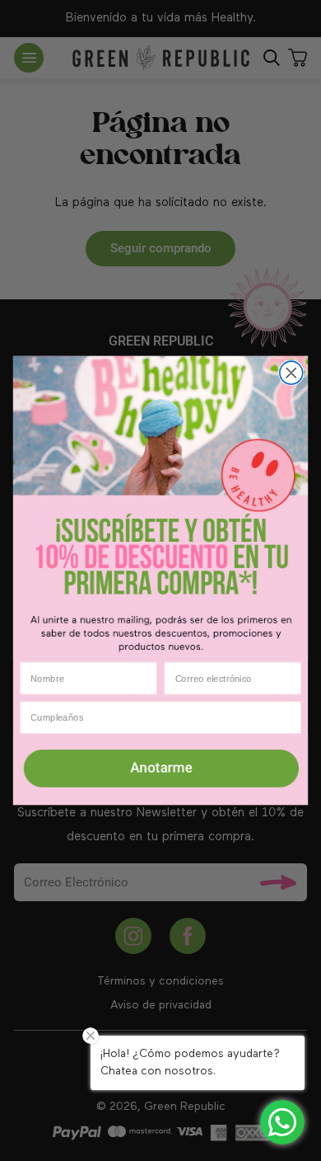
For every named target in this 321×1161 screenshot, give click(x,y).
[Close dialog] (291, 372)
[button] (160, 769)
